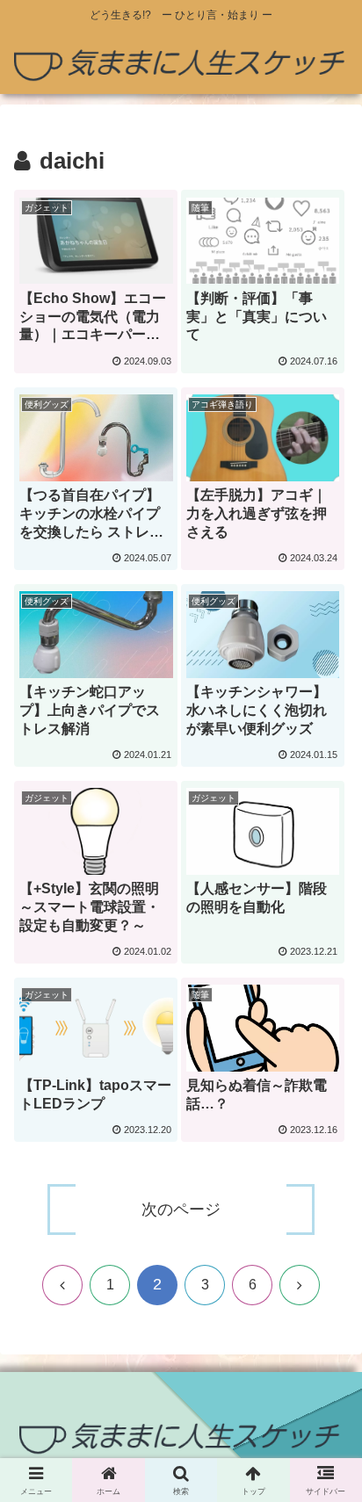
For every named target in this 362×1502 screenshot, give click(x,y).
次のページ (181, 1209)
